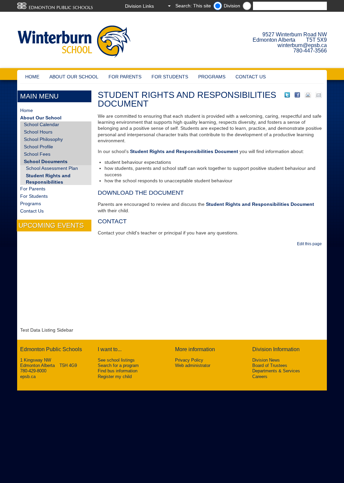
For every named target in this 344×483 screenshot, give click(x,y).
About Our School (73, 76)
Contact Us (250, 76)
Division (232, 5)
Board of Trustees (269, 365)
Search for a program (118, 365)
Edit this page (310, 243)
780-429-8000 (33, 370)
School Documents (46, 161)
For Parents (125, 76)
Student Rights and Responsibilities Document (184, 151)
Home (32, 76)
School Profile (38, 146)
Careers (259, 376)
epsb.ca (28, 376)
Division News (266, 360)
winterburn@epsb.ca (302, 45)
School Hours (38, 132)
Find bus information (117, 370)
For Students (170, 76)
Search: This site (193, 5)
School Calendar (41, 124)
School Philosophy (43, 139)
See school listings (116, 360)
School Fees (37, 154)
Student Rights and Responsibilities (48, 178)
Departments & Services (276, 370)
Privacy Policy (189, 360)
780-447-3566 (310, 50)
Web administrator (192, 365)
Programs (211, 76)
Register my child (115, 376)
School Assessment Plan (52, 168)
